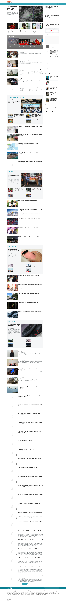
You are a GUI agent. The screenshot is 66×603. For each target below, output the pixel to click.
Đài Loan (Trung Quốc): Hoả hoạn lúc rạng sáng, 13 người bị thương (30, 476)
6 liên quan (18, 266)
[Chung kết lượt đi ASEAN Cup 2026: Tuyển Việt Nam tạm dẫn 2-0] (12, 221)
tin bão (18, 590)
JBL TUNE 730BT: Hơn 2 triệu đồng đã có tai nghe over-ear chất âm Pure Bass (35, 270)
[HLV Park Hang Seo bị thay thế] (47, 78)
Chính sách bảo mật (9, 599)
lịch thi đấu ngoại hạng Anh (10, 593)
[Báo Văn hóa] (19, 70)
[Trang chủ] (9, 1)
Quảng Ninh (15, 591)
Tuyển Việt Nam (20, 594)
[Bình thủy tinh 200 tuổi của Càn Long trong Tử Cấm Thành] (12, 305)
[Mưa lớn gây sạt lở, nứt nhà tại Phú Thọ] (12, 443)
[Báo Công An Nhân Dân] (19, 144)
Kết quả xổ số (47, 107)
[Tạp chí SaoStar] (50, 78)
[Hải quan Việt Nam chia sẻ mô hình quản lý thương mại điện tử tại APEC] (31, 106)
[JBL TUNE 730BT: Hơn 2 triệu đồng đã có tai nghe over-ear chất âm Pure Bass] (28, 270)
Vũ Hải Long (48, 591)
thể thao (19, 591)
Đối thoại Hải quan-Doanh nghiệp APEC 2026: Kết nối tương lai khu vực (19, 115)
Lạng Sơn (16, 590)
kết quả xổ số (31, 590)
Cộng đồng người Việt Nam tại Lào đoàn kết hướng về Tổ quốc (29, 566)
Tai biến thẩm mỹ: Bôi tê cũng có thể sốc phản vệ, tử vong (28, 60)
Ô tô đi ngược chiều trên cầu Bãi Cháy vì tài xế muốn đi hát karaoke (30, 236)
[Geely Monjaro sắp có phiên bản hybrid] (28, 345)
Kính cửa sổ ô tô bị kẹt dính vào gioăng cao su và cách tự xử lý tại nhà (30, 311)
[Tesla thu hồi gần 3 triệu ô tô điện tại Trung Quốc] (10, 345)
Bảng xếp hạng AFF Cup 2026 (41, 593)
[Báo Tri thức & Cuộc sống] (9, 253)
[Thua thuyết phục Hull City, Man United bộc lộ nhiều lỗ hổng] (12, 278)
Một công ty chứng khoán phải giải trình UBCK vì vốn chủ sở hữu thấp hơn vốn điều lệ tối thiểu (19, 121)
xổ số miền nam (33, 594)
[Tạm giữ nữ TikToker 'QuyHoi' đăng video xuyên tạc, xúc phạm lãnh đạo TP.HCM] (12, 353)
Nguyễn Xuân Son (55, 590)
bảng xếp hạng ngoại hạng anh (54, 591)
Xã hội (8, 590)
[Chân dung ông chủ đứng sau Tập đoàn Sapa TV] (47, 83)
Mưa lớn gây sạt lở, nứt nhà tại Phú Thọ (25, 440)
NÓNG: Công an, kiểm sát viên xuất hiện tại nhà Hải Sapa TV (54, 93)
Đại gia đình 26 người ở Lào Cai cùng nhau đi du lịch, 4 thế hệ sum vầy (18, 195)
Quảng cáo (8, 600)
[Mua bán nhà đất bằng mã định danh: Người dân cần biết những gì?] (12, 72)
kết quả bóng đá (22, 592)
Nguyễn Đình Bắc (50, 593)
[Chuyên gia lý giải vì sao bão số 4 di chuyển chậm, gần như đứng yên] (12, 129)
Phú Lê (33, 593)
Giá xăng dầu (8, 592)
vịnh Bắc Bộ (12, 590)
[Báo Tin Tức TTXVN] (18, 88)
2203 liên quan (23, 459)
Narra (43, 592)
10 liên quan (23, 423)
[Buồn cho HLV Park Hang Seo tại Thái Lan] (47, 88)
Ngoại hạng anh (11, 591)
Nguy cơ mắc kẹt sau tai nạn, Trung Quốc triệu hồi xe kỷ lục (14, 326)
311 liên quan (23, 61)
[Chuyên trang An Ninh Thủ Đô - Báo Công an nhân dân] (18, 378)
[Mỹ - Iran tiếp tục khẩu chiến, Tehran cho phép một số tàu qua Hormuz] (12, 497)
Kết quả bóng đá (54, 107)
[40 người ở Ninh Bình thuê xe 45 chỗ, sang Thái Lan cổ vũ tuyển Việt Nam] (31, 180)
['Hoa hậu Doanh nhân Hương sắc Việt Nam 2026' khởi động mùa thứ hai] (12, 515)
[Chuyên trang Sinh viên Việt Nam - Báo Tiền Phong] (19, 397)
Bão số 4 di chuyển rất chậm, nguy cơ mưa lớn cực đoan (28, 143)
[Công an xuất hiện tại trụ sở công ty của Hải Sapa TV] (47, 46)
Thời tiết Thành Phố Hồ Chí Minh (37, 590)
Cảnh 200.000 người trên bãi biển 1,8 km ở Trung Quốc (28, 152)
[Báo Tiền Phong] (19, 441)
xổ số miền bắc (16, 593)
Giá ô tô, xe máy (48, 108)
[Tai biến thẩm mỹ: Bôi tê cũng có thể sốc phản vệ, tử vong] (12, 63)
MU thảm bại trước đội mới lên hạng (24, 51)
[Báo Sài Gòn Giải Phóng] (51, 54)
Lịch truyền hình (48, 111)
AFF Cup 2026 (35, 591)
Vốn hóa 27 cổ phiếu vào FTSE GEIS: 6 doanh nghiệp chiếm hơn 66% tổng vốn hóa (36, 115)
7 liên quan (23, 414)
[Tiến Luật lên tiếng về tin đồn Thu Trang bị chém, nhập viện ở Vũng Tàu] (12, 407)
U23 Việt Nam (48, 590)
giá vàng (23, 593)
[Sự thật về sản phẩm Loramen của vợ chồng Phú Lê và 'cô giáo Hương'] (12, 164)
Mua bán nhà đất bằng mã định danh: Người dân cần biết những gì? (30, 69)
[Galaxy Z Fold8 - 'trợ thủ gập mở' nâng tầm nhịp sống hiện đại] (10, 265)
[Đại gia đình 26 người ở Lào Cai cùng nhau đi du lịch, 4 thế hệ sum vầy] (10, 195)
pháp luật (19, 592)
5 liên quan (23, 352)
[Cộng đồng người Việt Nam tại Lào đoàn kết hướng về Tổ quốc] (12, 570)
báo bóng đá (39, 591)
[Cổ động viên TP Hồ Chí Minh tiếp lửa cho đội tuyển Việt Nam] (12, 90)
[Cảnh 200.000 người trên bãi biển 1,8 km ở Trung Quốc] (12, 155)
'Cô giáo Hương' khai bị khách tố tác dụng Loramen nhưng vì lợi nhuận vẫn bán (24, 31)
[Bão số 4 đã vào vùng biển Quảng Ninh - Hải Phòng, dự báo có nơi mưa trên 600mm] (47, 51)
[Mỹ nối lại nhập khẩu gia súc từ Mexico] (28, 121)
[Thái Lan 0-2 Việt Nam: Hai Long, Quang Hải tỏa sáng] (12, 26)
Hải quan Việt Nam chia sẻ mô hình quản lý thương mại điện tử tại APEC (14, 101)
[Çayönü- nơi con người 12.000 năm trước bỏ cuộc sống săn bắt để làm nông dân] (12, 506)
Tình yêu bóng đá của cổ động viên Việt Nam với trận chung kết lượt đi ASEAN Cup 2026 (13, 46)
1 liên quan (37, 266)
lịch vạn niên (31, 591)
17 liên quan (22, 52)
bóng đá (28, 590)
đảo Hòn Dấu (20, 593)
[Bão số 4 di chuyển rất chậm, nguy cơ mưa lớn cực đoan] (12, 146)
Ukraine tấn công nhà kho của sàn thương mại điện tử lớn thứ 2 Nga (30, 521)
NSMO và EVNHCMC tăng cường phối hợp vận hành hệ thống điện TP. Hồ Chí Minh (19, 270)
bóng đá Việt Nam (33, 592)
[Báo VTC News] (20, 33)
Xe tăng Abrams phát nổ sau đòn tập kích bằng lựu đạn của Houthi (29, 458)
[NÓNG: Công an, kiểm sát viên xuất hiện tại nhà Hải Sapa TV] (47, 94)
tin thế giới (26, 592)
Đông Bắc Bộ (15, 594)
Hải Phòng (15, 592)
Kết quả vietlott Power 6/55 (28, 593)
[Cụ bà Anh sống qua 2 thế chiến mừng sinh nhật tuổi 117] (12, 230)
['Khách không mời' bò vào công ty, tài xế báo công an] (12, 203)
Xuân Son (52, 590)
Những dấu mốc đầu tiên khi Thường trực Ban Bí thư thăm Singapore (30, 422)
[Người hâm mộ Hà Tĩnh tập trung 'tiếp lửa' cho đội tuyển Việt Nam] (24, 42)
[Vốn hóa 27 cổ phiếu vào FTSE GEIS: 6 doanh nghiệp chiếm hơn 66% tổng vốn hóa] (28, 116)
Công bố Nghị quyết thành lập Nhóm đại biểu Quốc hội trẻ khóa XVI (30, 359)
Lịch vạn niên (54, 108)
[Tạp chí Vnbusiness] (33, 32)
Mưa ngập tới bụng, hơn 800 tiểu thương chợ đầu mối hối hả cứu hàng (53, 99)
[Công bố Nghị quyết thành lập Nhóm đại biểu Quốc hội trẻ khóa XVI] (12, 362)
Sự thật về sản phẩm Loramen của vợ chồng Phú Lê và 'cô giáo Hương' (30, 161)
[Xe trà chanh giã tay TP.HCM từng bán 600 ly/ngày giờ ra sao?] (28, 195)
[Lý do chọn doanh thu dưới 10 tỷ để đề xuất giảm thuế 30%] (12, 470)
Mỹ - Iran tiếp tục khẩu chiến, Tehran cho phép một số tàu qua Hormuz (30, 494)
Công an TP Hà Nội (47, 592)
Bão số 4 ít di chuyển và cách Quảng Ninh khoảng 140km (12, 8)
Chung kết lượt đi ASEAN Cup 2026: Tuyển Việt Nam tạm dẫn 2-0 (29, 218)
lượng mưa (46, 593)
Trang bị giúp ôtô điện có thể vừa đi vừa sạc (26, 78)
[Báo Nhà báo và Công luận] (32, 341)
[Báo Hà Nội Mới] (46, 8)
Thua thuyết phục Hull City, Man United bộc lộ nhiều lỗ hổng (28, 275)
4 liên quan (23, 388)
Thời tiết (24, 591)
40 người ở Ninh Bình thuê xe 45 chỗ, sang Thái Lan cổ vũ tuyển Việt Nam (13, 175)
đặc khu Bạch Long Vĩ (44, 591)
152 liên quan (23, 70)
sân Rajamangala (24, 594)
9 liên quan (23, 88)
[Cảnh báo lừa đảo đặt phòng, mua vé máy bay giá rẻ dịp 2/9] (37, 26)
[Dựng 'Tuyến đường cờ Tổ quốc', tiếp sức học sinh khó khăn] (12, 296)
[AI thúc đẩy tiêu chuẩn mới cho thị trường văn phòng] (28, 265)
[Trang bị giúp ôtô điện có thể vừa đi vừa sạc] (12, 81)
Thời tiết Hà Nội (9, 594)
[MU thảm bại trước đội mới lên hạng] (12, 54)
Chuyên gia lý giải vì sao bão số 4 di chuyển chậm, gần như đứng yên (30, 126)
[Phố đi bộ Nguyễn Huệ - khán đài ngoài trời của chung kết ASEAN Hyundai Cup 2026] (12, 434)
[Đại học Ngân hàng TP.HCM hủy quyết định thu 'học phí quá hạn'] (12, 416)
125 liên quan (24, 162)
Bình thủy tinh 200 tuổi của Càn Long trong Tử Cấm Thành (28, 302)
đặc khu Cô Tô (54, 593)
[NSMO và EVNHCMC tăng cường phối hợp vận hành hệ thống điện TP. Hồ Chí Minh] (10, 270)
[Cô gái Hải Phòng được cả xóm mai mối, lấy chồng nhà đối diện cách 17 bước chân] (10, 190)
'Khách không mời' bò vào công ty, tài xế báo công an (27, 200)
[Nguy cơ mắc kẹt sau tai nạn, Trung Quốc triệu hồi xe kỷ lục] (31, 330)
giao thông (12, 592)
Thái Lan (13, 594)
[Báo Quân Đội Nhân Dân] (57, 31)
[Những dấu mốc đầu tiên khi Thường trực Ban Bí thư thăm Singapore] (12, 425)
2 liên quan (22, 153)
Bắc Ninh (22, 591)
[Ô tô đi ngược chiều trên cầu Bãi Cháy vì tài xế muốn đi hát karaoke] (12, 239)
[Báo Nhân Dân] (53, 31)
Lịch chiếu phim (54, 111)
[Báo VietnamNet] (19, 61)
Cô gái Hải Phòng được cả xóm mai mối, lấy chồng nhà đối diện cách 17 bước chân (19, 189)
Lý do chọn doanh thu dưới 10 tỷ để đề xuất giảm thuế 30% (28, 467)
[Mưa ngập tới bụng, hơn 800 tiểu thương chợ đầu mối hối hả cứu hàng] (47, 100)
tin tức (58, 593)
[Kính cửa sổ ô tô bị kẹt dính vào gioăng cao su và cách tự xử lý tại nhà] (12, 314)
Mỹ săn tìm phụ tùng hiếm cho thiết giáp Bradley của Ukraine (29, 377)
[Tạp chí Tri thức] (7, 32)
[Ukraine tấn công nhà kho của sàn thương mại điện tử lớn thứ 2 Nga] (12, 524)
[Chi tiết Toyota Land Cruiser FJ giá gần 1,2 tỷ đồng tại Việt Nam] (10, 340)
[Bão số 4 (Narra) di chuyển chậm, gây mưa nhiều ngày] (47, 58)
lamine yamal (28, 594)
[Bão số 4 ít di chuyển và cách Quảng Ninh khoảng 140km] (31, 14)
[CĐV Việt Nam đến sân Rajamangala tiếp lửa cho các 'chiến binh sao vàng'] (35, 42)
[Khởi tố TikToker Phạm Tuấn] (47, 63)
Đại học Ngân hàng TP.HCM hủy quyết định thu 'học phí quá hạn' (29, 413)
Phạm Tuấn (36, 593)
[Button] (58, 4)
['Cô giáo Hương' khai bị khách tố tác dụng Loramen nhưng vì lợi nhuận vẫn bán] (24, 26)
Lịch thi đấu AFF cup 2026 (39, 592)
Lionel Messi (21, 590)
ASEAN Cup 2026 (44, 590)
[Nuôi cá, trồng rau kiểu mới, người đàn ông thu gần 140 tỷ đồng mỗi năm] (12, 560)
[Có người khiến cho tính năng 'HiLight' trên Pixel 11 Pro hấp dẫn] (31, 255)
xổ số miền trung (52, 592)
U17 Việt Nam (27, 591)
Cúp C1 (29, 592)
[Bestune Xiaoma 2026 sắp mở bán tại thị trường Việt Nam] (28, 340)
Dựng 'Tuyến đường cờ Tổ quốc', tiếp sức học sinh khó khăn (28, 293)
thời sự (8, 591)
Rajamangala (25, 590)
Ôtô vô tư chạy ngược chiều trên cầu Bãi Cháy (26, 449)
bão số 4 (37, 594)
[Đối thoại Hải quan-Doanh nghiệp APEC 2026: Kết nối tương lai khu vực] (10, 116)
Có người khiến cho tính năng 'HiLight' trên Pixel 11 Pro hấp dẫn (13, 251)
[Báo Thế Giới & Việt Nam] (19, 388)
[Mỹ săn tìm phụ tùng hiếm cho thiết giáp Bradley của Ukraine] (12, 380)
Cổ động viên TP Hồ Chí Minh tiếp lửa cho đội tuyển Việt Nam (29, 87)
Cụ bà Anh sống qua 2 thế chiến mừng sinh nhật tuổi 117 (28, 227)
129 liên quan (25, 144)
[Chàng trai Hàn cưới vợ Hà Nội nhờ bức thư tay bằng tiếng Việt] (28, 190)
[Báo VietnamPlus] (19, 360)
